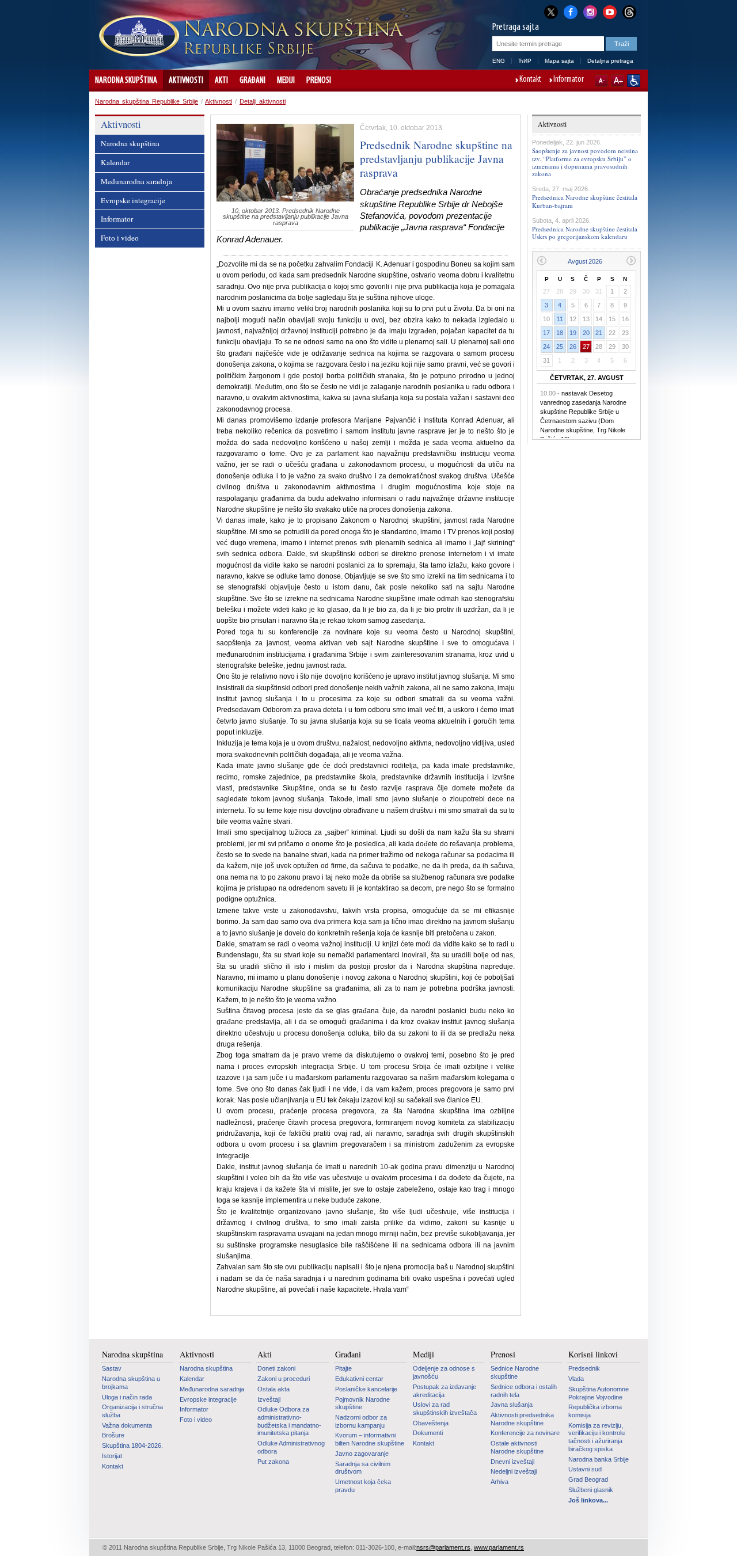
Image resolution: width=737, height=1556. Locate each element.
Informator (568, 80)
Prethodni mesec (541, 260)
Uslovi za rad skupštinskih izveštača (445, 1408)
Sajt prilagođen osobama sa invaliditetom (633, 80)
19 (572, 332)
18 (559, 332)
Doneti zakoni (276, 1368)
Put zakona (273, 1461)
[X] (551, 11)
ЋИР (524, 61)
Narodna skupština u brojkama (131, 1382)
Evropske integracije (133, 200)
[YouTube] (610, 11)
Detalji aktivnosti (263, 101)
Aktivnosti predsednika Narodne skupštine (522, 1419)
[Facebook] (571, 11)
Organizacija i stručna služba (132, 1410)
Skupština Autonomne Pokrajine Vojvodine (598, 1393)
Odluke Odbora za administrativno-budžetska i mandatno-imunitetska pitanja (289, 1421)
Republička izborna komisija (595, 1410)
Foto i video (120, 238)
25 (559, 346)
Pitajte (343, 1368)
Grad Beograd (588, 1479)
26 (572, 346)
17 (546, 332)
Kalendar (115, 162)
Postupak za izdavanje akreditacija (444, 1390)
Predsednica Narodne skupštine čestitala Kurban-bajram (584, 201)
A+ (617, 80)
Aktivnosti (186, 80)
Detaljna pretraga (610, 61)
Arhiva (499, 1481)
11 (560, 318)
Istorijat (112, 1455)
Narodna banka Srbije (598, 1459)
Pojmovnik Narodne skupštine (362, 1403)
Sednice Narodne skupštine (515, 1372)
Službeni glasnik (590, 1489)
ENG (498, 61)
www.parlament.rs (499, 1547)
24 (546, 346)
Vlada (576, 1378)
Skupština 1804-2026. (132, 1445)
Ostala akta (273, 1389)
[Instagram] (590, 11)
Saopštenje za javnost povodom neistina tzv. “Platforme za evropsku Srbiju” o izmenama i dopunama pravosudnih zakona (585, 162)
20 (586, 332)
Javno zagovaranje (362, 1453)
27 (586, 346)
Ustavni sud (585, 1469)
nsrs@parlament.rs (443, 1547)
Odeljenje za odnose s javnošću (444, 1372)
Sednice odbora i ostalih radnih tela (524, 1390)
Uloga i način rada (127, 1397)
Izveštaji (268, 1399)
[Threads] (629, 11)
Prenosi (318, 80)
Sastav (111, 1368)
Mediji (286, 80)
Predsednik (584, 1368)
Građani (252, 80)
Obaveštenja (431, 1423)
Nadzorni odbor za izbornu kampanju (361, 1421)
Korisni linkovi (593, 1354)
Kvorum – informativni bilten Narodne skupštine (369, 1439)
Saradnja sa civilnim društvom (362, 1467)
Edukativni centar (359, 1378)
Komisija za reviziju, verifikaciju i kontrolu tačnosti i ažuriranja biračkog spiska (596, 1437)
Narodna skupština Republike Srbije (146, 101)
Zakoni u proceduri (283, 1378)
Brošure (113, 1435)
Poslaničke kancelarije (366, 1389)
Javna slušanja (512, 1404)
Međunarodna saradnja (136, 181)
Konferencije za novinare (525, 1432)
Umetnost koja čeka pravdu (363, 1485)
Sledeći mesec (631, 260)
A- (601, 80)
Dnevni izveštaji (512, 1461)
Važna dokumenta (127, 1425)
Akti (221, 80)
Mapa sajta (559, 61)
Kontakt (530, 80)
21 (598, 332)
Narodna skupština (126, 80)
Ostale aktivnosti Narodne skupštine (517, 1447)
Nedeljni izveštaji (514, 1471)
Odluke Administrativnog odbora (291, 1447)
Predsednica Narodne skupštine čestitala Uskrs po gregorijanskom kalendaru (584, 233)
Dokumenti (428, 1432)
